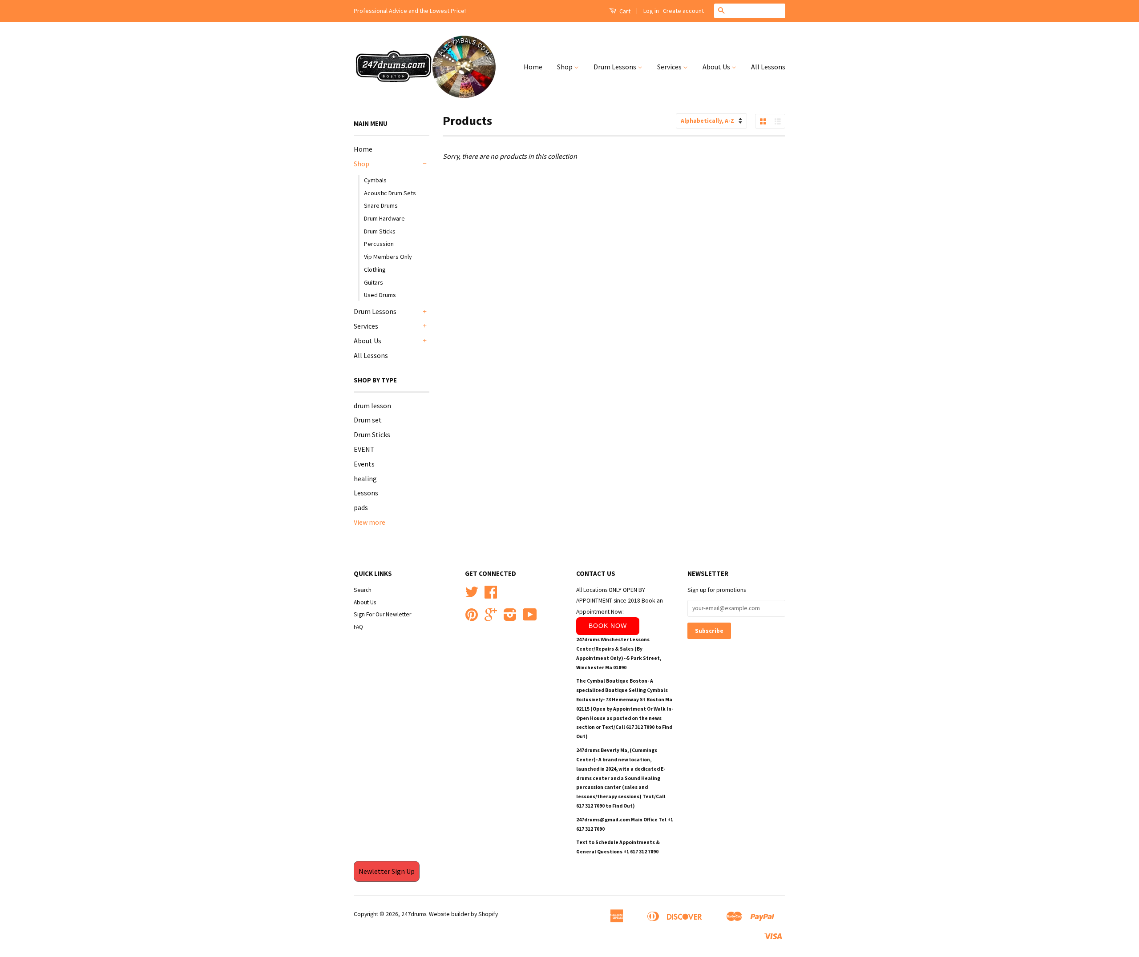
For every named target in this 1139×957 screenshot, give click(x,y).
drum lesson (372, 405)
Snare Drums (381, 205)
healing (365, 478)
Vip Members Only (388, 257)
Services (670, 66)
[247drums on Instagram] (510, 618)
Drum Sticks (380, 231)
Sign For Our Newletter (382, 614)
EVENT (364, 449)
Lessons (366, 492)
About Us (717, 66)
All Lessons (768, 66)
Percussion (379, 244)
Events (364, 463)
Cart (624, 11)
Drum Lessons (616, 66)
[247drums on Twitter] (471, 595)
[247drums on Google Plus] (490, 618)
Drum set (368, 419)
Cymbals (375, 180)
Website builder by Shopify (463, 914)
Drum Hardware (384, 218)
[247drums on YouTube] (530, 618)
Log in (651, 11)
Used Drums (380, 295)
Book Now (608, 625)
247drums (413, 914)
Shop (565, 66)
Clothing (375, 269)
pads (361, 507)
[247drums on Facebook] (490, 595)
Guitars (373, 282)
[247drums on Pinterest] (471, 618)
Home (533, 66)
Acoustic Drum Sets (390, 193)
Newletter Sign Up (387, 871)
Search (363, 590)
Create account (683, 11)
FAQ (358, 627)
